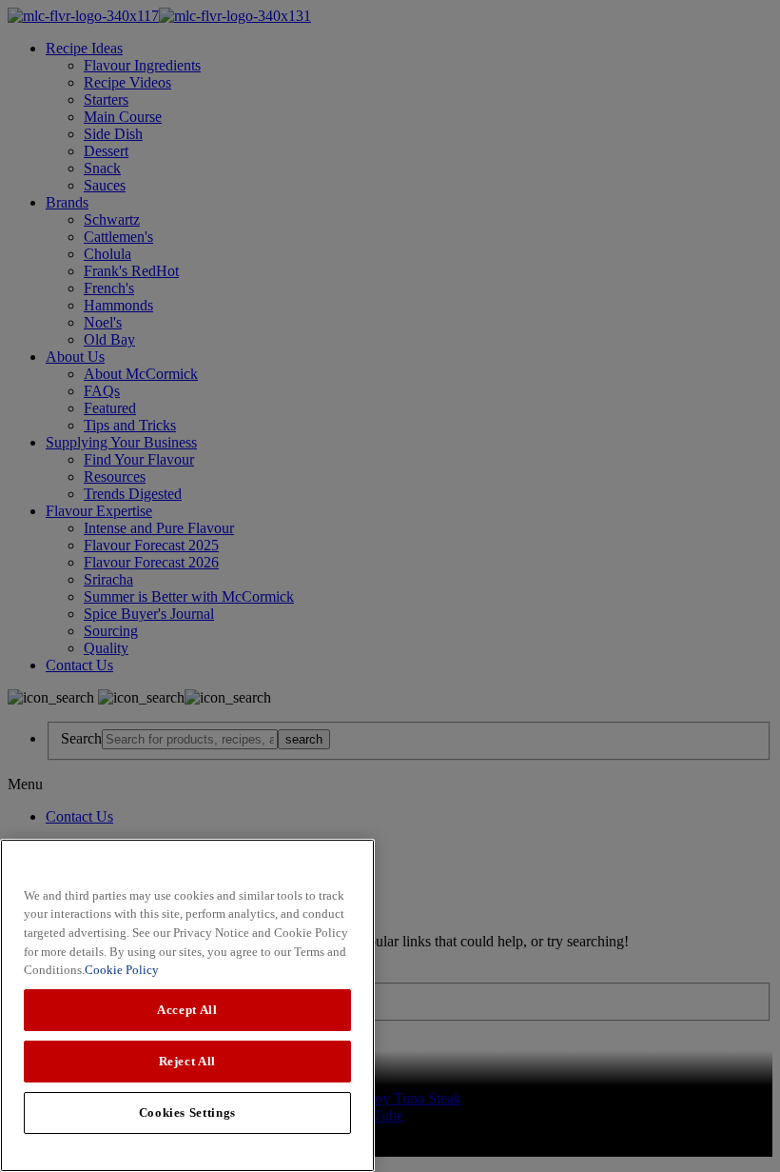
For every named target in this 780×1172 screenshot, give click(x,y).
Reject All (188, 1061)
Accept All (187, 1010)
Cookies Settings (188, 1112)
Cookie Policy (122, 970)
